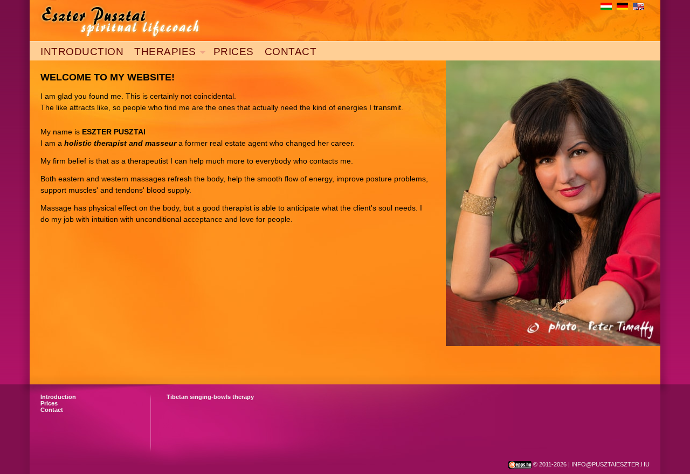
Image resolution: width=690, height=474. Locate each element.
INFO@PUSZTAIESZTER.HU (610, 464)
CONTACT (291, 51)
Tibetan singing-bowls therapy (210, 397)
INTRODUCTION (81, 51)
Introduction (58, 397)
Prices (49, 403)
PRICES (233, 51)
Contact (51, 410)
